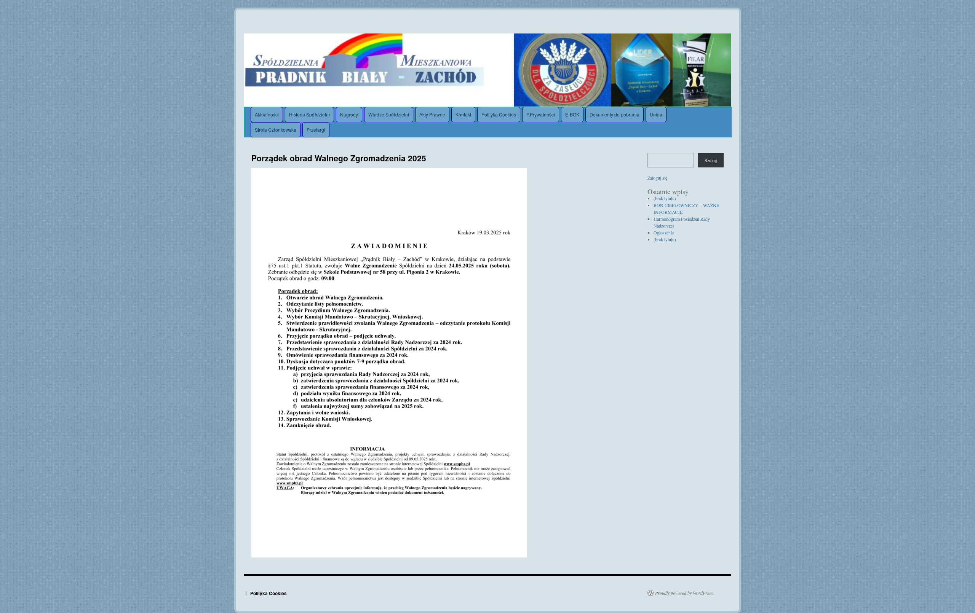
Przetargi (316, 129)
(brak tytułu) (665, 198)
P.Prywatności (540, 114)
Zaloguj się (657, 178)
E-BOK (572, 114)
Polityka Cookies (498, 114)
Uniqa (656, 114)
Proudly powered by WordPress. (684, 593)
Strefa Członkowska (275, 129)
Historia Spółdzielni (309, 114)
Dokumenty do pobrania (614, 114)
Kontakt (463, 114)
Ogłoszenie (664, 232)
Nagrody (349, 114)
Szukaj (711, 160)
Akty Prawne (432, 114)
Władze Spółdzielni (388, 114)
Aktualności (267, 114)
